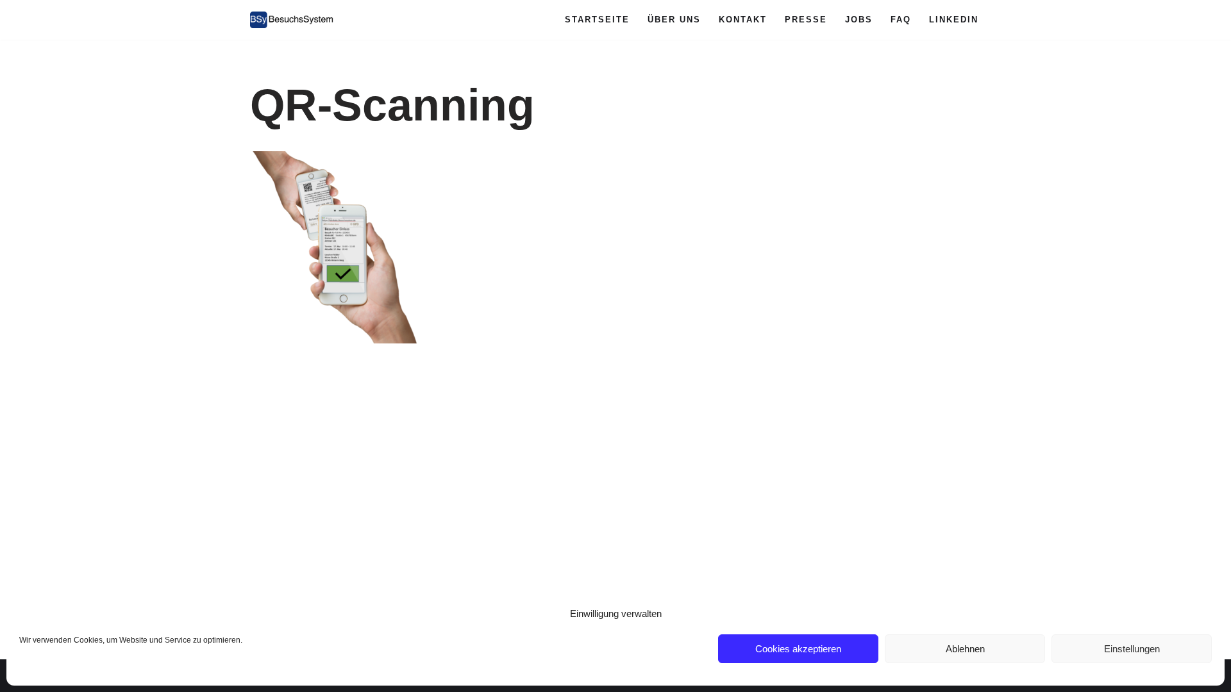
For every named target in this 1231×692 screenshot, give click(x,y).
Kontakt (743, 19)
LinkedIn (953, 19)
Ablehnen (965, 648)
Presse (806, 19)
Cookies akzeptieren (798, 648)
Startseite (597, 19)
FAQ (901, 19)
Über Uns (674, 19)
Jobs (859, 19)
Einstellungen (1132, 648)
